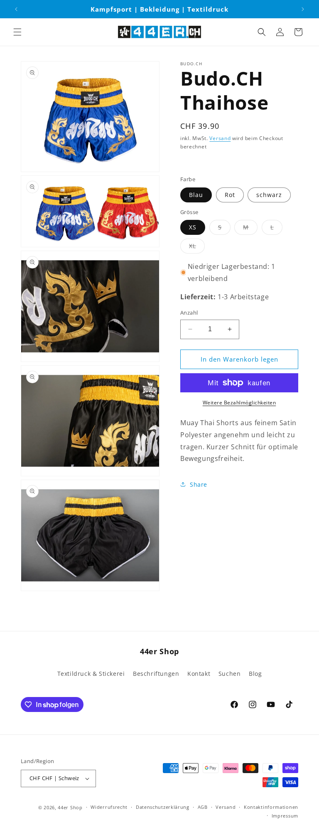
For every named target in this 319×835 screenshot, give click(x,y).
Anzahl (189, 312)
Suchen (229, 673)
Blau (196, 195)
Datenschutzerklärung (162, 807)
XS (192, 227)
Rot (230, 195)
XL (197, 247)
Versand (220, 138)
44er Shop (70, 807)
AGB (203, 807)
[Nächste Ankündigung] (303, 9)
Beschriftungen (156, 673)
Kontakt (198, 673)
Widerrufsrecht (109, 807)
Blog (255, 673)
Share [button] (198, 484)
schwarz (269, 195)
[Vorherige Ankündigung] (16, 9)
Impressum (285, 816)
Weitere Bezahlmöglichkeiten (239, 402)
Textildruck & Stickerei (91, 673)
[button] (17, 32)
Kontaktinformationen (271, 807)
